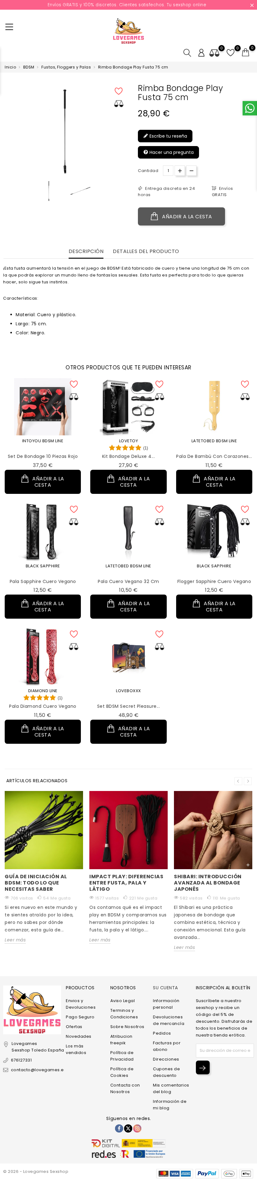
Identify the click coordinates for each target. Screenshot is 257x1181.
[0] (245, 52)
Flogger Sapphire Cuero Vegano (214, 581)
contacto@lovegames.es (38, 1070)
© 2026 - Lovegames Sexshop (35, 1171)
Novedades (79, 1036)
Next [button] (248, 781)
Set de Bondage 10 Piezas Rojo (43, 456)
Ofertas (74, 1027)
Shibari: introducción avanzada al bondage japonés (208, 883)
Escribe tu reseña (167, 136)
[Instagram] (137, 1128)
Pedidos (162, 1033)
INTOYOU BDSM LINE (43, 441)
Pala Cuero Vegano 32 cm (128, 581)
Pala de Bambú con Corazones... (214, 456)
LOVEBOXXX (128, 691)
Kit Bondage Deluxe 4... (128, 456)
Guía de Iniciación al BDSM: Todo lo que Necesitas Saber (36, 883)
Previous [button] (238, 781)
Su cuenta (165, 988)
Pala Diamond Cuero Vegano (42, 706)
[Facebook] (119, 1128)
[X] (128, 1128)
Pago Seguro (80, 1017)
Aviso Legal (122, 1001)
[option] (48, 190)
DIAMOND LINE (43, 691)
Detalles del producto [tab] (146, 251)
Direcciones (166, 1059)
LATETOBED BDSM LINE (214, 441)
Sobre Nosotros (127, 1027)
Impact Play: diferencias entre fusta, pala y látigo (126, 883)
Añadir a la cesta (186, 216)
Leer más (15, 940)
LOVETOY (128, 441)
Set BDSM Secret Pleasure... (128, 706)
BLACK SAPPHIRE (43, 566)
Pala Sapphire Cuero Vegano (43, 581)
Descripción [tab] (86, 251)
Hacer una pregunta (171, 152)
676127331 (21, 1060)
